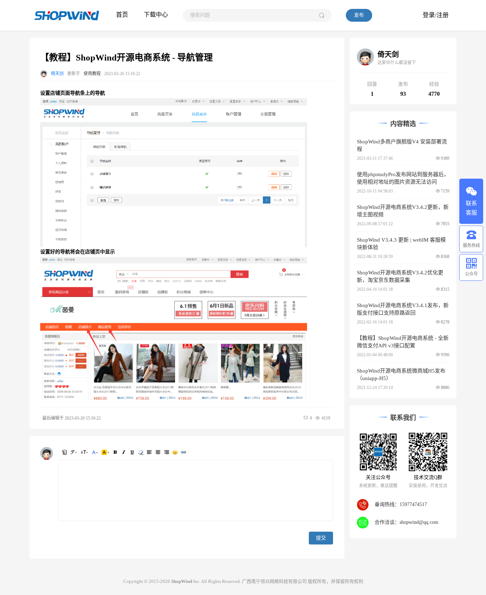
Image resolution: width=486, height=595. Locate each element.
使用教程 (92, 73)
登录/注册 (436, 15)
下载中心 (156, 14)
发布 (359, 15)
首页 (122, 14)
